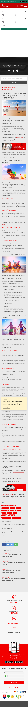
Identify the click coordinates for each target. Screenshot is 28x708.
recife (14, 505)
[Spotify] (11, 687)
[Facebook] (13, 687)
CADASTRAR (14, 682)
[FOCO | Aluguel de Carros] (4, 6)
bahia (12, 510)
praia (9, 505)
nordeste (5, 515)
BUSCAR (14, 82)
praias (4, 505)
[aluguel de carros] (14, 149)
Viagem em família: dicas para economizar (11, 535)
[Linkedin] (15, 687)
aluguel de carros (6, 518)
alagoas (19, 508)
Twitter (8, 544)
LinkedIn (12, 544)
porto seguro (5, 510)
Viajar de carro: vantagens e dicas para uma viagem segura (13, 531)
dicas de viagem (16, 518)
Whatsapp (16, 544)
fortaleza (18, 510)
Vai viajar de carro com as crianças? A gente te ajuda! (13, 524)
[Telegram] (17, 687)
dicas (15, 513)
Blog (11, 63)
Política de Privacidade (18, 404)
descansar (12, 515)
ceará (4, 513)
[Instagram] (9, 687)
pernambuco (5, 508)
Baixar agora (23, 1)
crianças (10, 513)
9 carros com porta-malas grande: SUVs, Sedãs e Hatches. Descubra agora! (12, 527)
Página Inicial (5, 63)
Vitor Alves (9, 89)
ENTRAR (21, 5)
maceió (13, 508)
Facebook (4, 544)
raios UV (3, 224)
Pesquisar (14, 29)
